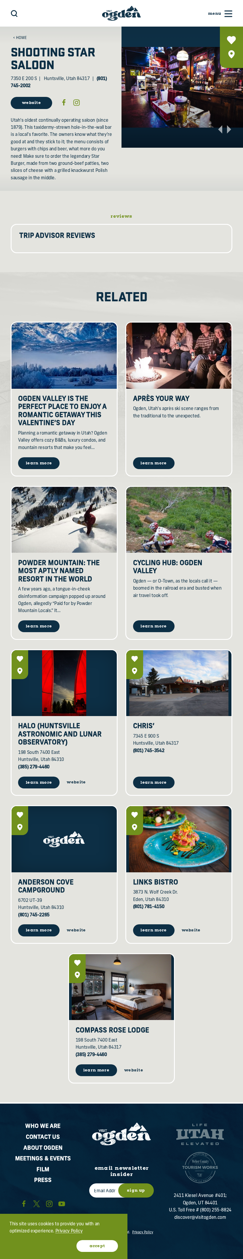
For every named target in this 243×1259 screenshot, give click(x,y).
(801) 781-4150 (148, 907)
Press (43, 1180)
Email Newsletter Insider (122, 1171)
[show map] (231, 54)
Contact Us (43, 1137)
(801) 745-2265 (33, 915)
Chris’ (143, 726)
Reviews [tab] (121, 216)
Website (31, 102)
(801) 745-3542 (148, 751)
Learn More (39, 782)
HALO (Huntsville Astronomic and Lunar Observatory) (60, 734)
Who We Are (42, 1126)
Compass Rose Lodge (112, 1030)
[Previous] (220, 129)
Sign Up (136, 1190)
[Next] (229, 129)
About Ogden (43, 1148)
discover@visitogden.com (200, 1218)
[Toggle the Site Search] (14, 13)
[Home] (121, 13)
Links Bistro (155, 882)
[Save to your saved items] (231, 40)
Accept (97, 1246)
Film (42, 1170)
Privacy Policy (142, 1232)
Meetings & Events (43, 1159)
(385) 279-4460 (33, 767)
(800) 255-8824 (215, 1210)
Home (21, 38)
